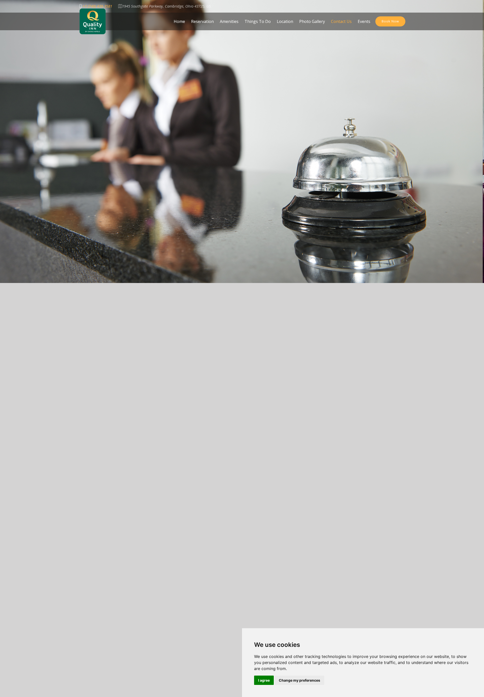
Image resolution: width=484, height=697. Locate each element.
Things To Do (258, 21)
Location (285, 21)
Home (179, 21)
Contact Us (341, 21)
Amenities (229, 21)
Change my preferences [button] (299, 680)
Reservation (202, 21)
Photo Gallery (312, 21)
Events (364, 21)
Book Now (390, 21)
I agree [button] (264, 680)
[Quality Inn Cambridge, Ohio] (92, 21)
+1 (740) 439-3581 (97, 6)
